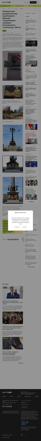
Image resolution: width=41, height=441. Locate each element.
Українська (17, 227)
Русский (24, 227)
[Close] (30, 212)
